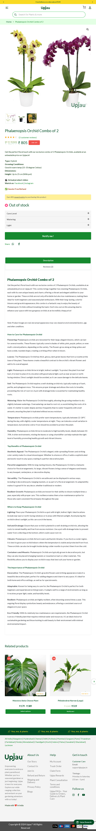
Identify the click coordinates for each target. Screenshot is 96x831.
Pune (77, 738)
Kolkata (52, 738)
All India (8, 738)
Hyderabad (28, 738)
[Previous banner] (3, 2)
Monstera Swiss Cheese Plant (25, 700)
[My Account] (90, 8)
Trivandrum (85, 738)
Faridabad (10, 742)
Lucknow (9, 745)
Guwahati (70, 742)
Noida (19, 742)
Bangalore (17, 738)
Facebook (18, 183)
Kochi (48, 742)
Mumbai (60, 738)
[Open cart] (84, 7)
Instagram (29, 183)
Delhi (45, 738)
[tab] (48, 261)
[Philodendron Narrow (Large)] (70, 675)
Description (48, 260)
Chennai (38, 738)
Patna (61, 742)
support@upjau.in (79, 767)
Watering (11, 219)
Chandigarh (40, 742)
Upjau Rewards (86, 822)
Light (9, 225)
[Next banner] (93, 2)
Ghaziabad (80, 742)
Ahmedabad (28, 742)
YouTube (83, 795)
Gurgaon (69, 738)
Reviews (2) (48, 267)
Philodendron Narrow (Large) (70, 700)
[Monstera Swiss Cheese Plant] (25, 675)
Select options (25, 711)
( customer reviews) (28, 137)
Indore (55, 742)
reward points (19, 197)
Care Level (12, 213)
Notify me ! (48, 236)
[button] (87, 29)
